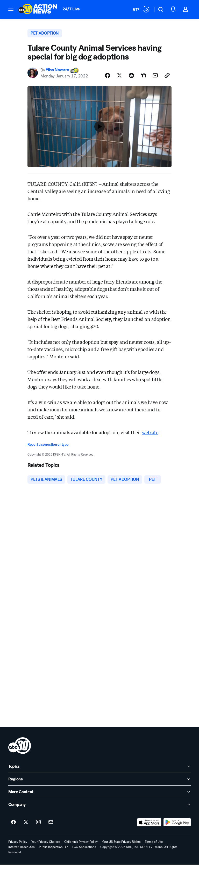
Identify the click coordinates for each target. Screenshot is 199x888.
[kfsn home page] (19, 745)
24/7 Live (71, 9)
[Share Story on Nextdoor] (143, 75)
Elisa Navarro (57, 70)
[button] (10, 9)
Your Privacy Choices (45, 841)
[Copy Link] (167, 75)
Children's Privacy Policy (81, 841)
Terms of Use (154, 841)
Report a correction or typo (47, 444)
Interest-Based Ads (21, 846)
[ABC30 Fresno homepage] (37, 9)
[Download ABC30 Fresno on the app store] (149, 822)
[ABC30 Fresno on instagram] (38, 822)
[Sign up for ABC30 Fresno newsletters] (51, 822)
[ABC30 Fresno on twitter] (26, 822)
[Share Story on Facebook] (107, 75)
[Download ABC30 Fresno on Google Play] (177, 822)
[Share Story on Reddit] (131, 75)
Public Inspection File (53, 846)
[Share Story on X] (119, 75)
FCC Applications (84, 846)
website (150, 432)
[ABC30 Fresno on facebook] (13, 822)
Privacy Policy (17, 841)
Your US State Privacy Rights (121, 841)
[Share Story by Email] (155, 75)
